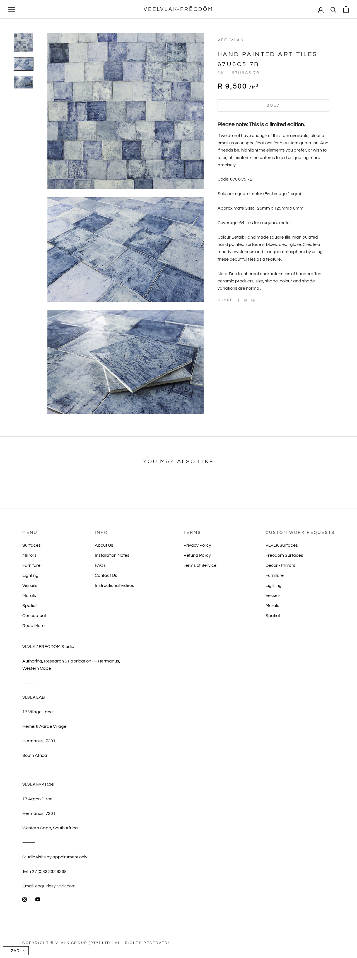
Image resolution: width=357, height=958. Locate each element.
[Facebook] (238, 300)
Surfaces (31, 545)
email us (226, 143)
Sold (273, 105)
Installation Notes (112, 555)
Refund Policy (197, 555)
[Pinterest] (253, 300)
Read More (33, 625)
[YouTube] (37, 899)
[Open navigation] (11, 9)
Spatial (29, 605)
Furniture (31, 565)
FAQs (100, 565)
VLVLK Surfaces (282, 545)
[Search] (333, 9)
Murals (29, 595)
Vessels (29, 585)
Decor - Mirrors (280, 565)
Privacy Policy (197, 545)
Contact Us (106, 575)
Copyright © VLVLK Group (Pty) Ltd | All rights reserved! (96, 943)
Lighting (30, 575)
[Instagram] (24, 899)
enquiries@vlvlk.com (55, 886)
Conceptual (34, 615)
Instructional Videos (114, 585)
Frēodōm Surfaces (284, 555)
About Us (104, 545)
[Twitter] (245, 300)
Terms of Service (200, 565)
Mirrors (29, 555)
